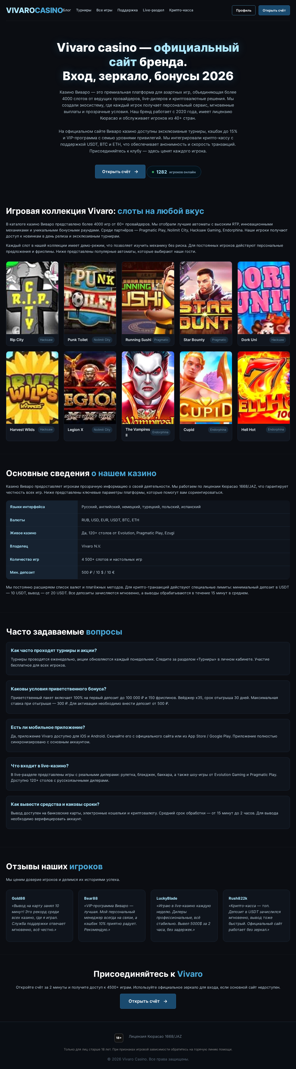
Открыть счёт (274, 10)
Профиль (243, 10)
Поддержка (127, 10)
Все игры (104, 10)
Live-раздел (153, 10)
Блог (67, 10)
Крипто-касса (181, 10)
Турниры (83, 10)
